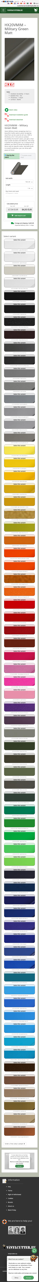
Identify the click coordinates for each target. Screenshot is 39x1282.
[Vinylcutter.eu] (15, 10)
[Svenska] (27, 3)
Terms (10, 1191)
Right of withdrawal (14, 1194)
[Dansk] (24, 3)
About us (11, 1206)
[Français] (18, 3)
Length (8, 185)
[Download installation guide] (7, 114)
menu (3, 11)
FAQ (9, 1187)
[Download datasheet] (7, 119)
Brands (10, 1202)
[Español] (21, 3)
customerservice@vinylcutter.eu (28, 6)
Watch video (13, 110)
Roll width (9, 178)
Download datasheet (16, 120)
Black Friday (12, 1210)
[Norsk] (30, 3)
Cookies (10, 1198)
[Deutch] (11, 3)
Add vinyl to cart (20, 216)
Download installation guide (18, 115)
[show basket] (36, 10)
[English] (8, 3)
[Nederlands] (14, 3)
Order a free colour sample (14, 1144)
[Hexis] (10, 85)
